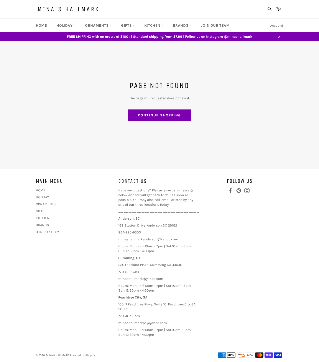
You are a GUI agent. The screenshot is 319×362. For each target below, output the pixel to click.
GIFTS (127, 25)
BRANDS (181, 25)
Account (276, 25)
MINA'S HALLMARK (57, 355)
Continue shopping (159, 115)
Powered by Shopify (82, 355)
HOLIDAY (65, 25)
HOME (41, 25)
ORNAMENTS (97, 25)
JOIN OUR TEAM (215, 25)
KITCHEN (152, 25)
